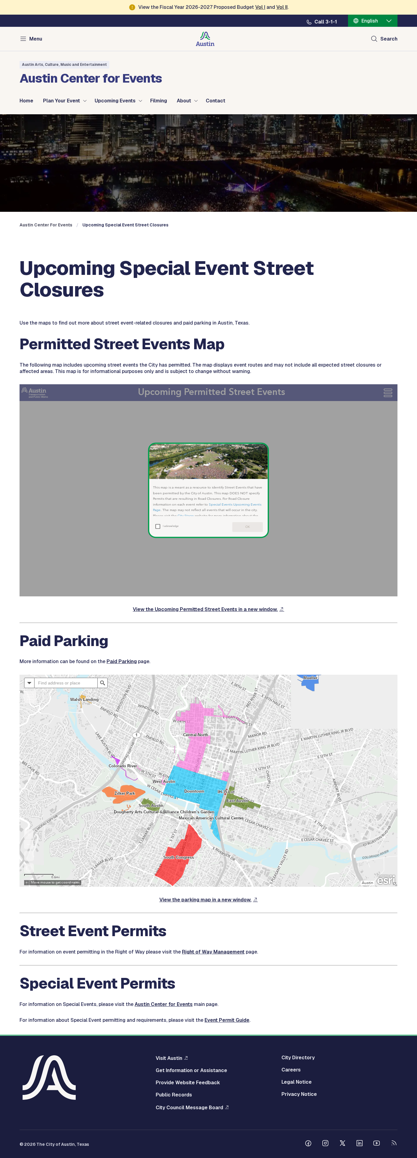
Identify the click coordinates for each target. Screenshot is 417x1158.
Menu (35, 39)
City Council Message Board (189, 1107)
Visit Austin (169, 1058)
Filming (158, 100)
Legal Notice (296, 1082)
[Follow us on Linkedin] (359, 1144)
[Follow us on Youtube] (376, 1144)
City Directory (298, 1057)
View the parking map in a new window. (205, 900)
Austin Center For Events (46, 225)
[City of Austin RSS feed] (393, 1144)
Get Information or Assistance (191, 1070)
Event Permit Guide (227, 1020)
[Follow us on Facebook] (308, 1144)
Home (26, 100)
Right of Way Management (213, 952)
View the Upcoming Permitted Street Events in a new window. (205, 609)
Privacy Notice (299, 1094)
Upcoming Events (115, 100)
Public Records (174, 1094)
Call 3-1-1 (325, 22)
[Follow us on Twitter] (342, 1144)
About (184, 100)
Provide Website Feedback (188, 1082)
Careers (291, 1069)
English (369, 21)
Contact (215, 100)
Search (388, 39)
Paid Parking (122, 661)
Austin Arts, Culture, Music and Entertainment (64, 64)
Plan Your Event (61, 100)
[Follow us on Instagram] (325, 1144)
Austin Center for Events (164, 1004)
